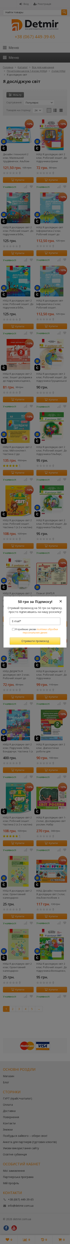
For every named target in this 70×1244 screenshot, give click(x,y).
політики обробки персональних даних (40, 631)
